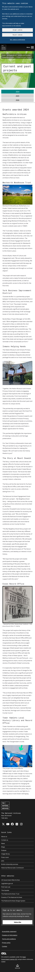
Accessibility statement (9, 931)
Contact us (4, 840)
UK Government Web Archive (10, 880)
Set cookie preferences (17, 39)
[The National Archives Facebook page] (12, 824)
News (3, 843)
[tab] (17, 92)
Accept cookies (17, 30)
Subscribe (17, 922)
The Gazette (5, 890)
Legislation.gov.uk (7, 883)
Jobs (2, 861)
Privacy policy (6, 943)
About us (4, 836)
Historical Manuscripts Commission (12, 868)
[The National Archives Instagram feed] (21, 824)
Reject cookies (17, 35)
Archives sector (12, 55)
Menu (28, 47)
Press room (5, 857)
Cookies (4, 946)
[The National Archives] (3, 47)
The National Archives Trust (10, 894)
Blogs (3, 847)
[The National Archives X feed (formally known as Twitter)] (3, 824)
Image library (5, 854)
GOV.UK (17, 968)
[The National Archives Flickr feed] (17, 824)
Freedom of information (9, 935)
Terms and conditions (9, 939)
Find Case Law (5, 887)
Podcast (3, 850)
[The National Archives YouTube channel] (8, 824)
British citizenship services (9, 864)
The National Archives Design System (13, 901)
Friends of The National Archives (11, 897)
